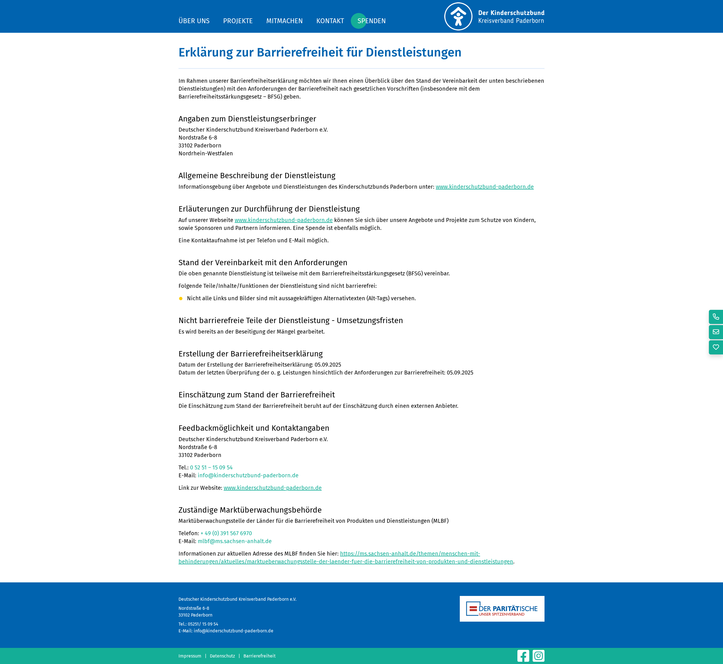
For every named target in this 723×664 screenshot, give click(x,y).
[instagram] (539, 659)
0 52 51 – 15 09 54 (211, 467)
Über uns (194, 21)
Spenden (372, 21)
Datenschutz (222, 656)
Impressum (189, 656)
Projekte (238, 21)
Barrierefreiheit (259, 656)
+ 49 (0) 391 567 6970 (226, 533)
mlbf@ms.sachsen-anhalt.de (235, 541)
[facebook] (523, 659)
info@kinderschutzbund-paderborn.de (248, 475)
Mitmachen (284, 21)
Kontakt (330, 21)
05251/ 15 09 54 (203, 624)
